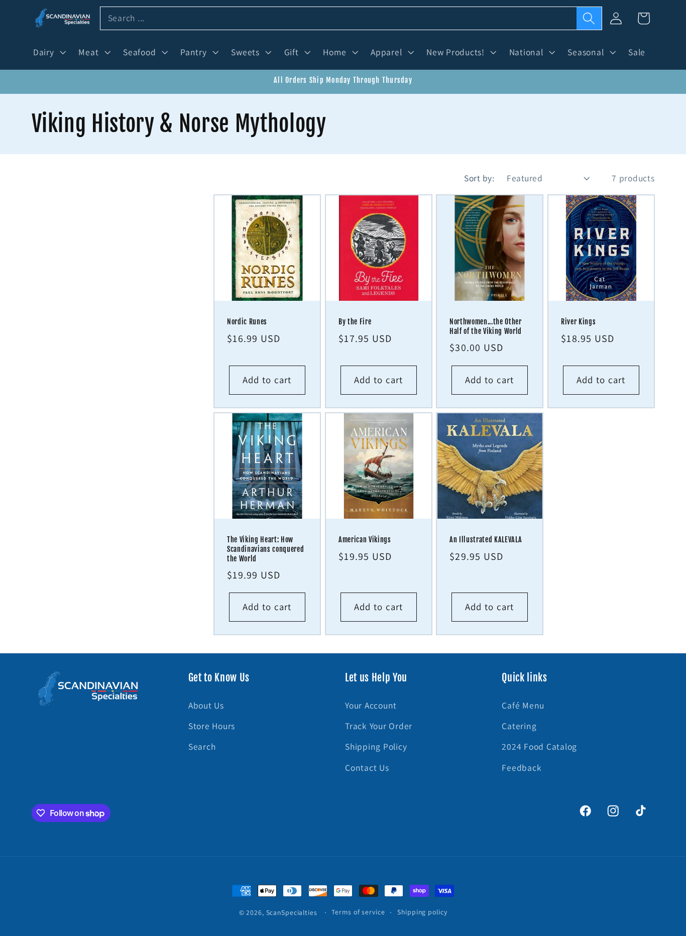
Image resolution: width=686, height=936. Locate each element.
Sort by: (479, 178)
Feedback (521, 767)
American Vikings (364, 539)
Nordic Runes (247, 322)
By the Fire (354, 322)
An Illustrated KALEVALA (485, 539)
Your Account (371, 705)
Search (202, 746)
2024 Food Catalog (539, 746)
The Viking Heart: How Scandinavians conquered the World (265, 549)
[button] (48, 52)
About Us (206, 705)
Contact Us (367, 767)
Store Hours (211, 726)
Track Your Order (378, 726)
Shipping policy (422, 911)
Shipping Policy (376, 746)
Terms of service (358, 911)
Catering (519, 726)
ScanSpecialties (291, 912)
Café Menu (523, 705)
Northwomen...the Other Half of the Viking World (485, 327)
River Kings (578, 322)
